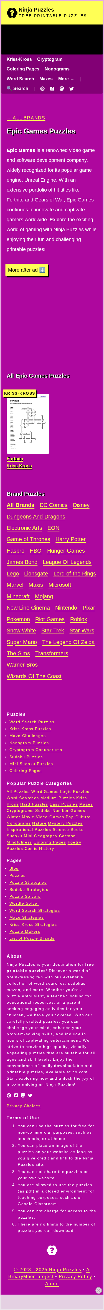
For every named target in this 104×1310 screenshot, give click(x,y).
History (46, 848)
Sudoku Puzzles (26, 757)
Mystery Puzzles (65, 823)
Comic (31, 848)
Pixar (89, 608)
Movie (28, 817)
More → (66, 79)
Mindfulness (19, 842)
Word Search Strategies (34, 910)
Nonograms (57, 69)
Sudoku (43, 810)
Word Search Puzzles (32, 722)
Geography (45, 836)
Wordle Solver (24, 903)
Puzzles (17, 875)
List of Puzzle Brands (32, 938)
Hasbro (15, 551)
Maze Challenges (27, 735)
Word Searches (23, 798)
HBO (36, 551)
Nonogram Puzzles (29, 743)
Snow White (21, 630)
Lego (13, 574)
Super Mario (22, 642)
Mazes (46, 79)
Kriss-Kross (19, 59)
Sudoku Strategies (28, 889)
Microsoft (60, 585)
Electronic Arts (24, 528)
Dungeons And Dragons (36, 517)
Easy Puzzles (64, 804)
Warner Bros (22, 665)
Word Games (45, 791)
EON (53, 528)
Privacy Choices (23, 1106)
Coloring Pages (23, 69)
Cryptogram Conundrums (35, 749)
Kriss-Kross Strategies (33, 924)
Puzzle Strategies (28, 882)
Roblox (78, 619)
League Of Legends (67, 562)
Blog (14, 868)
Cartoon (67, 836)
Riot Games (50, 619)
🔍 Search (17, 88)
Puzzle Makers (24, 931)
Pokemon (18, 619)
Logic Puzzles (75, 791)
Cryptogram (49, 59)
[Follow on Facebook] (52, 88)
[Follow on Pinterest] (42, 88)
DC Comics (53, 505)
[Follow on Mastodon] (62, 88)
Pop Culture (78, 817)
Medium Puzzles (57, 798)
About (52, 1283)
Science (61, 829)
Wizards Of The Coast (34, 676)
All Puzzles (18, 791)
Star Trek (52, 630)
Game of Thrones (28, 539)
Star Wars (82, 630)
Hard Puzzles (34, 804)
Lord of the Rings (75, 574)
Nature (39, 823)
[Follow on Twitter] (71, 88)
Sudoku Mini (20, 836)
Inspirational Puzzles (29, 829)
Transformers (51, 653)
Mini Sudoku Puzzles (31, 764)
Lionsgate (36, 574)
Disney (81, 505)
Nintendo (66, 608)
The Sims (18, 653)
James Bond (22, 562)
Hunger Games (66, 551)
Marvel (15, 585)
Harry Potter (70, 539)
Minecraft (18, 596)
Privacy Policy (75, 1276)
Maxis (36, 585)
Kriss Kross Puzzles (30, 729)
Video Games (50, 817)
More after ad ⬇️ (26, 270)
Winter (14, 817)
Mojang (44, 596)
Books (77, 829)
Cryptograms (20, 810)
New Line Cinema (28, 608)
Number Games (68, 810)
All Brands (20, 505)
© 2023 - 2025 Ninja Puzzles (47, 1269)
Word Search (20, 79)
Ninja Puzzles (36, 10)
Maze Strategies (26, 917)
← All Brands (26, 118)
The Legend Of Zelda (68, 642)
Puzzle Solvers (25, 896)
